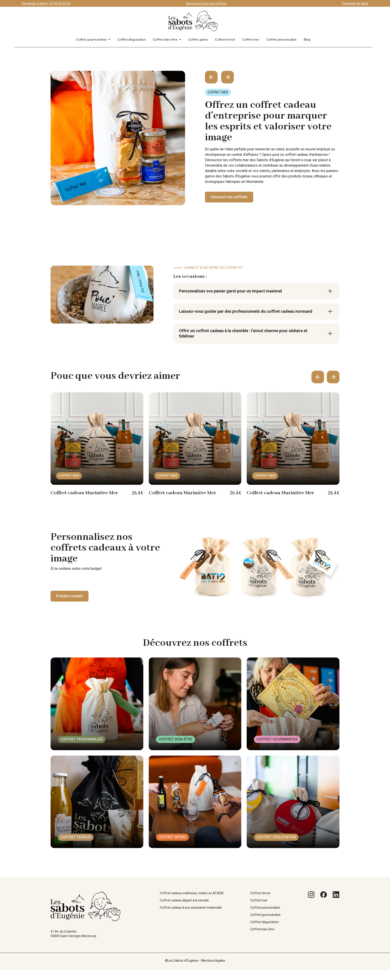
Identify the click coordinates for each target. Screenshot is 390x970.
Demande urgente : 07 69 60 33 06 (46, 3)
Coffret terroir (225, 39)
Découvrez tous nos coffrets (206, 3)
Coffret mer (250, 39)
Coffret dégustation (131, 39)
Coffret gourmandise (91, 39)
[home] (193, 22)
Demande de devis (355, 3)
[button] (93, 39)
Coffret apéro (198, 39)
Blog (307, 39)
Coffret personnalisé (282, 39)
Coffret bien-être (165, 39)
